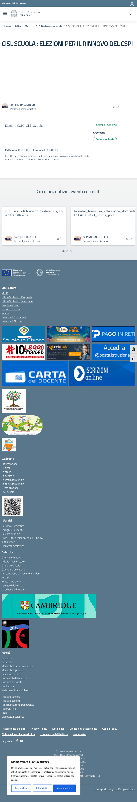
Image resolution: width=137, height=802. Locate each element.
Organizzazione (10, 488)
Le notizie (7, 658)
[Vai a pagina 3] (71, 251)
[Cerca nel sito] (129, 14)
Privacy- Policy (38, 729)
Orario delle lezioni (12, 565)
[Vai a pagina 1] (63, 251)
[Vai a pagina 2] (67, 251)
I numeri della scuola (13, 480)
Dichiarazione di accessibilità (18, 734)
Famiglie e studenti (12, 530)
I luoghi (6, 468)
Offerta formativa (11, 557)
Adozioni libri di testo (13, 561)
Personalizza (21, 788)
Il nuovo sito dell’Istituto (54, 734)
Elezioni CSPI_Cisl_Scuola (24, 126)
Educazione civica (11, 581)
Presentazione (10, 464)
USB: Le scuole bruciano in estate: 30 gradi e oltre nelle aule (34, 213)
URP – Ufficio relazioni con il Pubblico (22, 538)
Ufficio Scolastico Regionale (17, 297)
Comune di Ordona (12, 321)
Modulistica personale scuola (17, 666)
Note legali (58, 729)
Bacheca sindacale (105, 139)
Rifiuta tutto (42, 788)
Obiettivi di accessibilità (83, 729)
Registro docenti (11, 701)
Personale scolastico (13, 526)
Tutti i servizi (8, 542)
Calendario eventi (11, 674)
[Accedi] (132, 3)
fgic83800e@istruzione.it (68, 751)
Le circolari (7, 662)
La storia (6, 472)
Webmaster (79, 734)
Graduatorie (8, 686)
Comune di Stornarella (14, 317)
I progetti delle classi (13, 585)
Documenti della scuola (14, 678)
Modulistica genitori (12, 670)
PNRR (5, 713)
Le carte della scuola (13, 484)
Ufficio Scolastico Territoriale (17, 301)
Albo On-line (9, 709)
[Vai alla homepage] (14, 13)
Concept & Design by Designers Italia (114, 789)
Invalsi (5, 313)
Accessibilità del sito (13, 729)
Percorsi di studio (11, 534)
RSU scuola (8, 492)
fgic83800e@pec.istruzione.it (68, 755)
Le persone (8, 476)
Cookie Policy (109, 729)
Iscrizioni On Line (11, 309)
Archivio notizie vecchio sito (17, 690)
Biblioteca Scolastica (13, 546)
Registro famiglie (11, 697)
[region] (43, 775)
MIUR (5, 293)
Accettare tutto (64, 788)
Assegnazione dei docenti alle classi (21, 573)
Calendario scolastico (13, 569)
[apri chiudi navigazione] (5, 14)
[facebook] (16, 740)
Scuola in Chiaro (10, 305)
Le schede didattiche (13, 589)
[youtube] (21, 740)
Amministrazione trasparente (18, 705)
